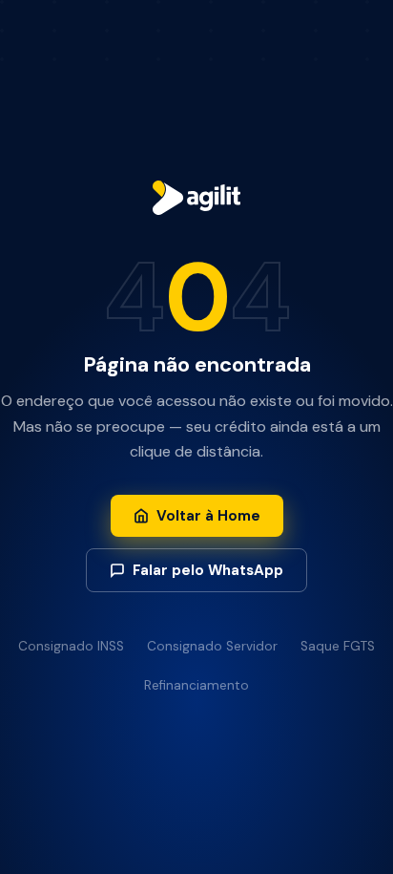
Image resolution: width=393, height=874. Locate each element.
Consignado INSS (71, 646)
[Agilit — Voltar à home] (196, 200)
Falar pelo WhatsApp (208, 570)
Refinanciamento (196, 685)
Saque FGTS (337, 646)
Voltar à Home (208, 515)
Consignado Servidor (212, 646)
